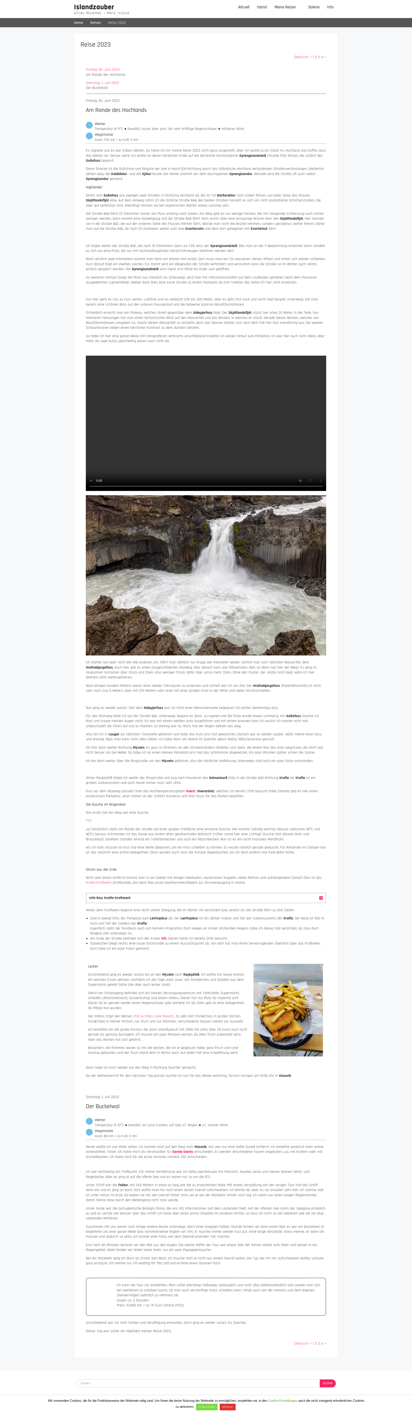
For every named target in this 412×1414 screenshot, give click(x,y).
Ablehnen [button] (227, 1407)
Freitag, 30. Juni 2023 (103, 69)
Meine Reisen (285, 7)
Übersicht (301, 57)
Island (262, 7)
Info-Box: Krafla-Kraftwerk (110, 897)
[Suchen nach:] (206, 1382)
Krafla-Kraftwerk (99, 882)
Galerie (314, 7)
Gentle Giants (182, 1151)
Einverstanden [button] (207, 1407)
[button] (206, 898)
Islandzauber (94, 7)
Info (330, 7)
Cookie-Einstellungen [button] (283, 1400)
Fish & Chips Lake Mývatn (154, 1016)
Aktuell (243, 7)
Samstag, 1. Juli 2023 (102, 82)
